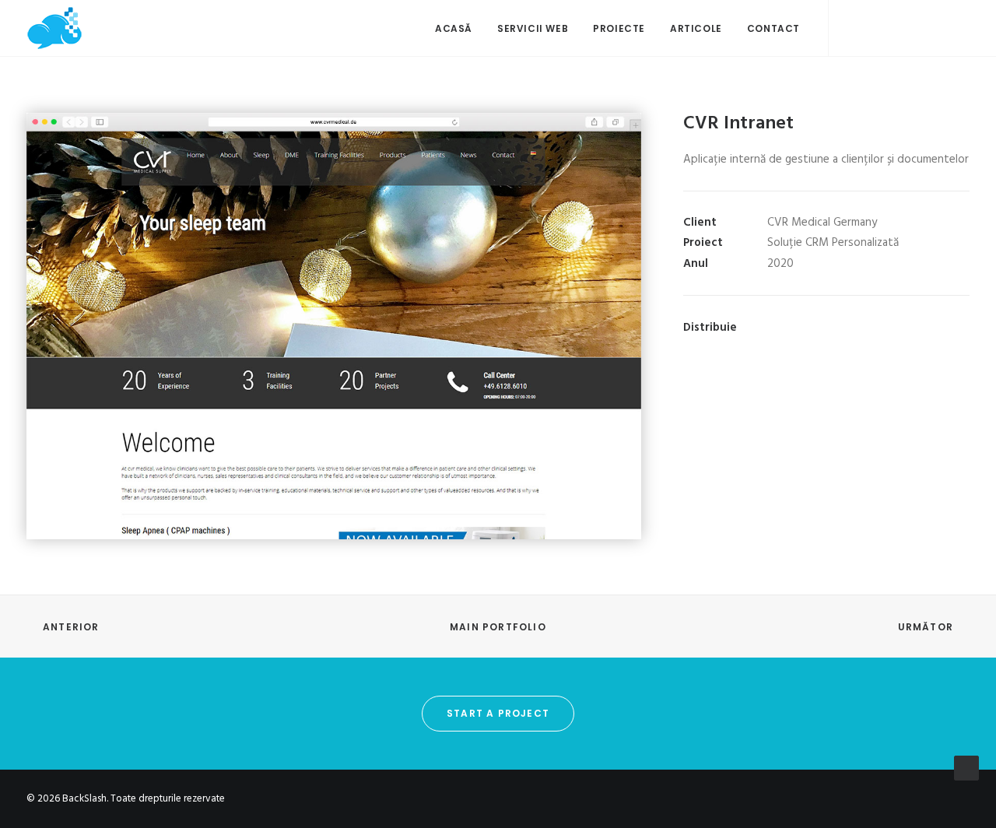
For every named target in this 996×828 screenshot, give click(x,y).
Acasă (453, 28)
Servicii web (532, 28)
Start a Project (498, 713)
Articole (696, 28)
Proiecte (619, 28)
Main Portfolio (498, 626)
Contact (773, 28)
